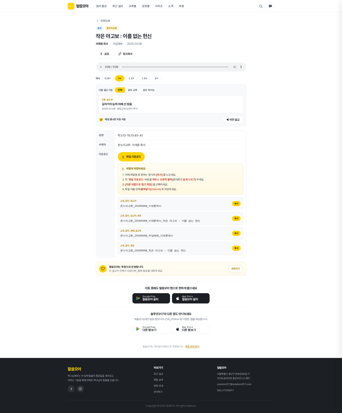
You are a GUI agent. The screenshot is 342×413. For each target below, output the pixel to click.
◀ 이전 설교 (232, 119)
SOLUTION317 (225, 390)
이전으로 (105, 20)
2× (156, 78)
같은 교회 (132, 90)
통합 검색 (158, 379)
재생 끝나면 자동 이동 (115, 119)
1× (119, 78)
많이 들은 (101, 6)
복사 (236, 203)
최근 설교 (117, 6)
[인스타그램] (80, 388)
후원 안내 (158, 385)
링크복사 (127, 53)
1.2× (131, 78)
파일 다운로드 (133, 156)
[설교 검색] (261, 6)
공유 (106, 53)
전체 (120, 90)
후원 (181, 6)
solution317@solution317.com (234, 384)
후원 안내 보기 (192, 346)
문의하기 (158, 391)
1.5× (144, 78)
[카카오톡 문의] (270, 6)
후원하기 (235, 268)
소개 (170, 6)
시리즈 (159, 6)
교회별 (132, 6)
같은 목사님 (148, 90)
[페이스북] (71, 388)
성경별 (146, 6)
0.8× (108, 78)
